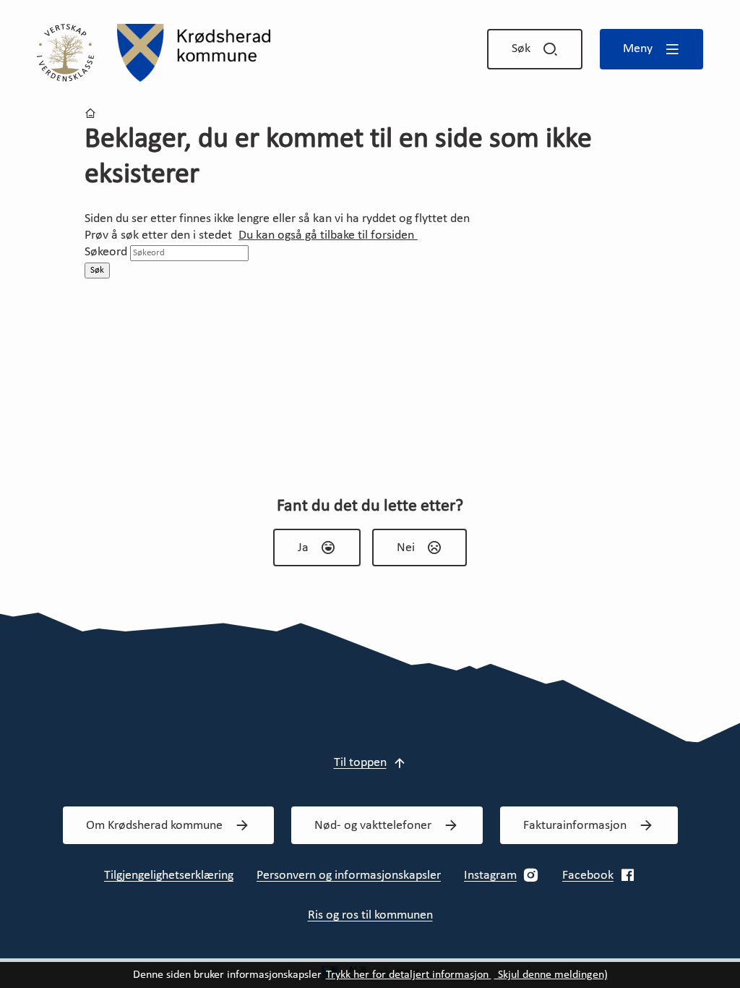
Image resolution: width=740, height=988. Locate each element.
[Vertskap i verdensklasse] (65, 52)
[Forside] (193, 53)
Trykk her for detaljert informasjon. (408, 975)
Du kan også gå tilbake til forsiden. (328, 235)
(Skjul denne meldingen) (551, 975)
